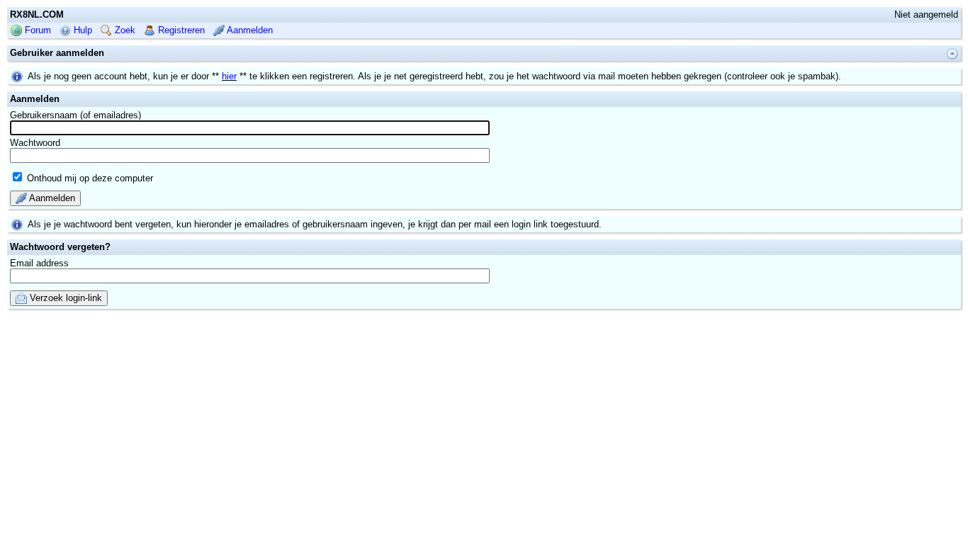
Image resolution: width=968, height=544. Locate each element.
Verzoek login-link (64, 298)
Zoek (123, 30)
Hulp (81, 30)
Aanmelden (249, 30)
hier (229, 76)
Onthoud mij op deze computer (88, 178)
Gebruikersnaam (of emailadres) (75, 115)
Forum (36, 30)
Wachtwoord (35, 142)
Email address (39, 263)
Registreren (180, 30)
